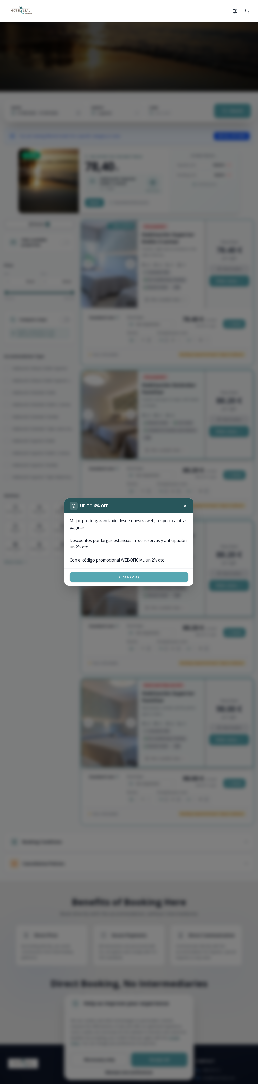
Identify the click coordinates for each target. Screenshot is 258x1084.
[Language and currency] (235, 11)
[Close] (185, 506)
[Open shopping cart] (247, 11)
